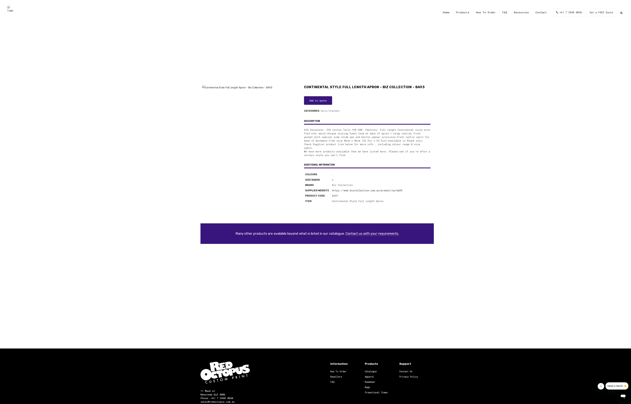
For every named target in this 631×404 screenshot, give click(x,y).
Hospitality (333, 111)
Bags (367, 387)
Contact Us (405, 371)
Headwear (370, 381)
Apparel (369, 376)
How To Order (338, 371)
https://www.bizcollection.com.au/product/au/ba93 (367, 190)
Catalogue (280, 54)
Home (267, 54)
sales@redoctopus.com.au (217, 401)
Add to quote (318, 100)
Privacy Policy (408, 376)
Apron (324, 111)
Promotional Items (376, 392)
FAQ (332, 381)
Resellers (336, 376)
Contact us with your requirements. (372, 234)
